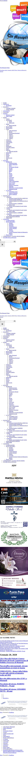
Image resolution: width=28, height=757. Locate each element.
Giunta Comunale (10, 109)
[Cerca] (0, 240)
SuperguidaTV (6, 736)
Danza (7, 145)
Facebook (11, 224)
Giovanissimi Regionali (14, 133)
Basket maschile (12, 125)
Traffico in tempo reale (8, 733)
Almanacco (11, 180)
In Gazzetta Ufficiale (13, 167)
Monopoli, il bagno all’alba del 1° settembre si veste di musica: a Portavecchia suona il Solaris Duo (12, 646)
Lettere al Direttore (13, 193)
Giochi (10, 176)
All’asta (10, 168)
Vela (7, 159)
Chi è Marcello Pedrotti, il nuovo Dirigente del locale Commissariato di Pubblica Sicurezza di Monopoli (14, 660)
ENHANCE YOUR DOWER (16, 188)
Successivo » (6, 698)
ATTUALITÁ (6, 111)
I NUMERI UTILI (13, 191)
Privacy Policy (9, 234)
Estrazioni (5, 746)
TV (9, 172)
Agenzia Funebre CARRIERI (15, 203)
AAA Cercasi (12, 182)
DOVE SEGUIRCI (7, 748)
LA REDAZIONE (10, 220)
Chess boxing (9, 142)
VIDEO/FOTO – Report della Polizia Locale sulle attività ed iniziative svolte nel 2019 (13, 673)
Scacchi (8, 155)
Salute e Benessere (13, 164)
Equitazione (8, 146)
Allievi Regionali (13, 130)
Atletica (8, 119)
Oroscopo (11, 178)
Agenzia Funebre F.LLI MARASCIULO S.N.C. (18, 201)
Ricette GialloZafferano (8, 737)
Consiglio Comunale (10, 108)
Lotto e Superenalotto (14, 181)
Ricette (10, 173)
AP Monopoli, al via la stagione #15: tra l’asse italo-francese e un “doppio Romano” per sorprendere (14, 644)
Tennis (7, 156)
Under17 (11, 138)
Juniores (11, 134)
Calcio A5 (8, 139)
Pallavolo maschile (13, 151)
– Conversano (9, 207)
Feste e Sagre (9, 116)
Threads (11, 229)
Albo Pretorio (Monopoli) (9, 726)
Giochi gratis (6, 740)
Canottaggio (9, 141)
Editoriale (11, 186)
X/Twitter (11, 231)
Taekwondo (11, 122)
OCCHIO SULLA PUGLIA (9, 237)
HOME (5, 102)
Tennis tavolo (9, 158)
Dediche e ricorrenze (13, 185)
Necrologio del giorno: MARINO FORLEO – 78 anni (12, 685)
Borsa (10, 165)
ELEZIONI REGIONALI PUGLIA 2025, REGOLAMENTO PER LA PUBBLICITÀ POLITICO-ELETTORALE (13, 751)
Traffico (10, 169)
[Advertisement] (14, 87)
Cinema (10, 175)
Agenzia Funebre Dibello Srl (15, 199)
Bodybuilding (9, 128)
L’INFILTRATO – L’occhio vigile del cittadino (14, 236)
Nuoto (7, 148)
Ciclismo (8, 143)
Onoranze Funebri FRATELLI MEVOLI (18, 198)
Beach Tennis (9, 126)
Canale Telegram (13, 228)
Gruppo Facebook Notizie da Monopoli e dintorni (18, 233)
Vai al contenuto (3, 0)
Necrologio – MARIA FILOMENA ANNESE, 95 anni (12, 651)
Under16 (11, 137)
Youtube (11, 223)
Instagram (11, 225)
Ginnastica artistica (10, 147)
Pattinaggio (8, 152)
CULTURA (6, 112)
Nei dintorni (8, 105)
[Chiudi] (2, 245)
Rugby (7, 154)
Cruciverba (11, 177)
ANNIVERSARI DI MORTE (13, 216)
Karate (10, 121)
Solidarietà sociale (13, 189)
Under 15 (11, 135)
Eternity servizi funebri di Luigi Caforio (18, 206)
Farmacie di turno (13, 163)
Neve (1, 712)
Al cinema (5, 739)
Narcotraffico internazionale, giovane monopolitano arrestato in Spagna (14, 667)
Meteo (10, 171)
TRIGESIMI (9, 217)
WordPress (11, 712)
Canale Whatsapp (13, 227)
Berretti (10, 132)
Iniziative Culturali (10, 115)
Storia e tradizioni (13, 194)
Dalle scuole (12, 184)
